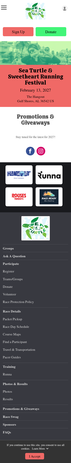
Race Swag (11, 416)
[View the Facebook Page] (30, 151)
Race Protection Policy (18, 302)
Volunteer (9, 294)
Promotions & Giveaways (21, 408)
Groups (8, 248)
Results (8, 399)
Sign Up (18, 31)
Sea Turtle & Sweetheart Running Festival (35, 76)
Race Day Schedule (16, 326)
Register (8, 271)
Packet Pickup (12, 319)
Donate (50, 31)
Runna (7, 374)
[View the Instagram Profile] (41, 151)
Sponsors (9, 424)
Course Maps (12, 334)
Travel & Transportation (19, 349)
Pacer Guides (12, 357)
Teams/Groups (13, 279)
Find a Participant (15, 342)
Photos (7, 391)
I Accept (34, 456)
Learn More (38, 448)
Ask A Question (14, 256)
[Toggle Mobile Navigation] (4, 7)
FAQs (7, 432)
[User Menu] (64, 8)
